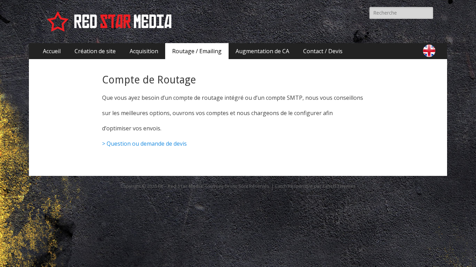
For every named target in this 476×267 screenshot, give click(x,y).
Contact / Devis (323, 51)
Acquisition (144, 51)
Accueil (52, 51)
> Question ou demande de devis (144, 143)
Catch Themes (338, 186)
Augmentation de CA (262, 51)
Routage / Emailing (197, 51)
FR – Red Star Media (180, 186)
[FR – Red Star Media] (110, 21)
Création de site (95, 51)
